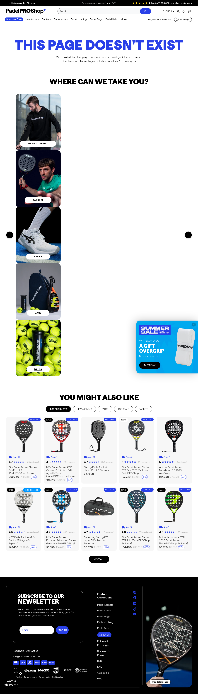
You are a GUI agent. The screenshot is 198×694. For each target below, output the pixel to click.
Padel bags (103, 616)
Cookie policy (57, 677)
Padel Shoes (104, 610)
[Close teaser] (20, 673)
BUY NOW (149, 365)
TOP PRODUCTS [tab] (58, 409)
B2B (99, 661)
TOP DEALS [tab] (123, 409)
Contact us (32, 651)
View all (99, 559)
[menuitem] (123, 19)
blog (99, 678)
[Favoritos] (183, 11)
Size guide (103, 672)
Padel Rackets (105, 604)
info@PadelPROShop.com (160, 19)
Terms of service (30, 677)
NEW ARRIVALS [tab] (84, 409)
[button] (11, 683)
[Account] (178, 11)
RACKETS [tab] (143, 409)
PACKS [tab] (105, 409)
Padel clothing (105, 622)
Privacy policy (45, 677)
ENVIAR (62, 630)
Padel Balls (103, 628)
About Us (104, 634)
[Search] (145, 11)
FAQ (99, 666)
